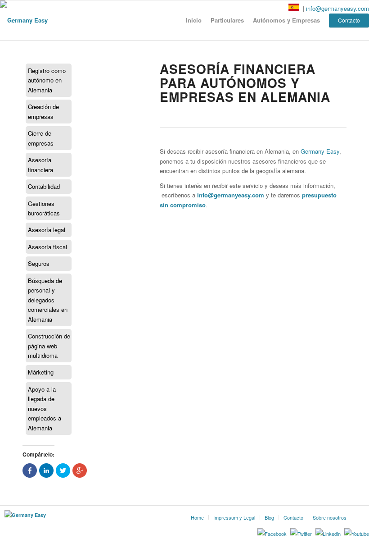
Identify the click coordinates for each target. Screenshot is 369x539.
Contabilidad (44, 186)
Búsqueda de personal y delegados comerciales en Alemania (48, 300)
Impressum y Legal (234, 517)
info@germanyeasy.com (337, 8)
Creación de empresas (43, 111)
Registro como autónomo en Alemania (47, 80)
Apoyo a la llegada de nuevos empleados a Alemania (44, 408)
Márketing (41, 372)
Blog (269, 517)
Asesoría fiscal (47, 246)
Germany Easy (320, 151)
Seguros (39, 263)
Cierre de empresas (41, 138)
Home (197, 517)
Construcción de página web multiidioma (49, 346)
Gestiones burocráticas (44, 208)
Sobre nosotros (329, 517)
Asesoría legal (46, 229)
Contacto (293, 517)
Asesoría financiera (40, 164)
